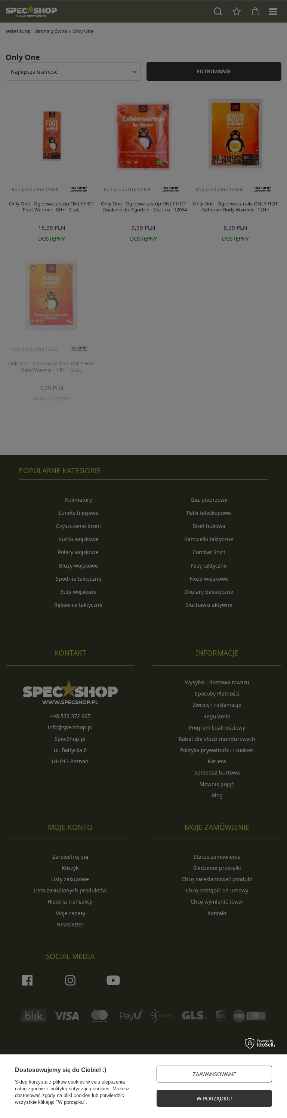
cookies (101, 1088)
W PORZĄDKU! (214, 1098)
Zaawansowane (214, 1074)
